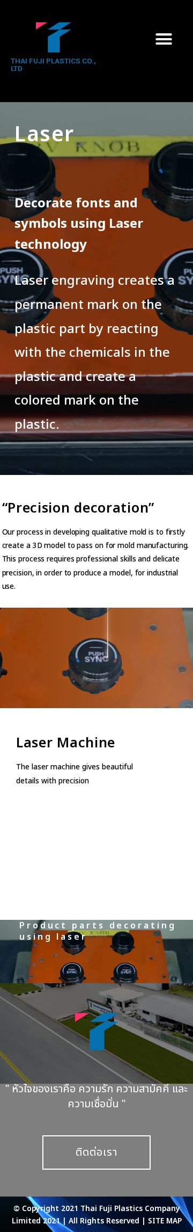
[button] (164, 38)
